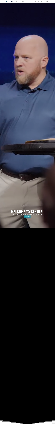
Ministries (23, 1)
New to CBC (18, 1)
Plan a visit (27, 216)
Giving (42, 1)
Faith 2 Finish (46, 1)
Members (32, 1)
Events (36, 1)
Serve (39, 1)
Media (28, 1)
